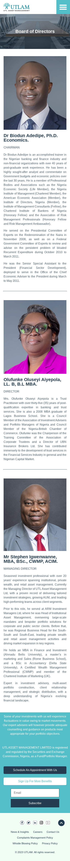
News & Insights (20, 831)
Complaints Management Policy (35, 837)
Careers (37, 831)
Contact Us (53, 831)
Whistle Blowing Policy (25, 843)
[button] (63, 7)
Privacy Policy (50, 843)
